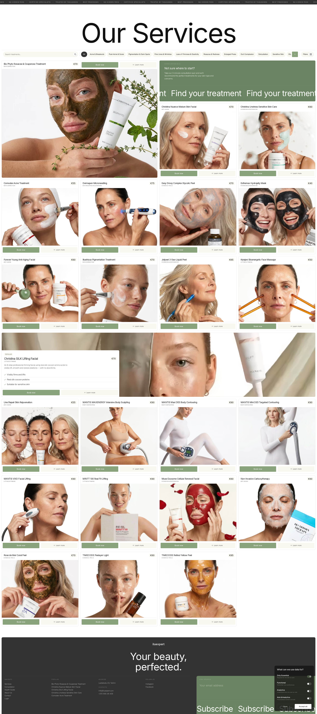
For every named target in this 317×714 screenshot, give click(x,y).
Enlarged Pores (230, 54)
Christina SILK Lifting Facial (62, 690)
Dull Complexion (247, 54)
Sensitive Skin (278, 54)
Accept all (303, 706)
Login (7, 698)
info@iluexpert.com (106, 691)
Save (285, 706)
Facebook (150, 687)
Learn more (138, 65)
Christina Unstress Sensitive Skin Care (67, 693)
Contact (8, 695)
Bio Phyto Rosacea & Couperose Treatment (68, 684)
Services (8, 684)
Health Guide (10, 690)
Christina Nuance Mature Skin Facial (66, 687)
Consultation (9, 687)
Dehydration (263, 54)
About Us (8, 693)
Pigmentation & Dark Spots (139, 54)
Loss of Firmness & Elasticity (187, 54)
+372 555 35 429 (106, 694)
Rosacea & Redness (211, 54)
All (84, 54)
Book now (100, 65)
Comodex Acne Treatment (62, 695)
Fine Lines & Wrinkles (163, 54)
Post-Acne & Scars (116, 54)
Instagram (150, 684)
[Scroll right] (295, 54)
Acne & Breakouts (97, 54)
